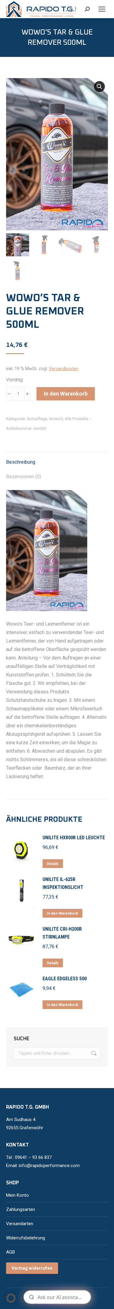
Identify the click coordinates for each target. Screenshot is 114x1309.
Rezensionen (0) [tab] (23, 476)
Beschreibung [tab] (20, 462)
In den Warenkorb (66, 393)
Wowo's (56, 418)
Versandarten (19, 1223)
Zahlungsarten (20, 1209)
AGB (10, 1252)
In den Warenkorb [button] (62, 913)
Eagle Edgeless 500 (65, 979)
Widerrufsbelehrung (25, 1238)
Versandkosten (63, 368)
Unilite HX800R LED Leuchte (74, 837)
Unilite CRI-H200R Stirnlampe (62, 933)
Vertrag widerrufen (32, 1268)
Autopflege (37, 418)
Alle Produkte (76, 418)
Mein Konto (17, 1195)
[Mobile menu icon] (102, 9)
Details (53, 864)
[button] (99, 86)
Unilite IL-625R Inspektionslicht (63, 883)
